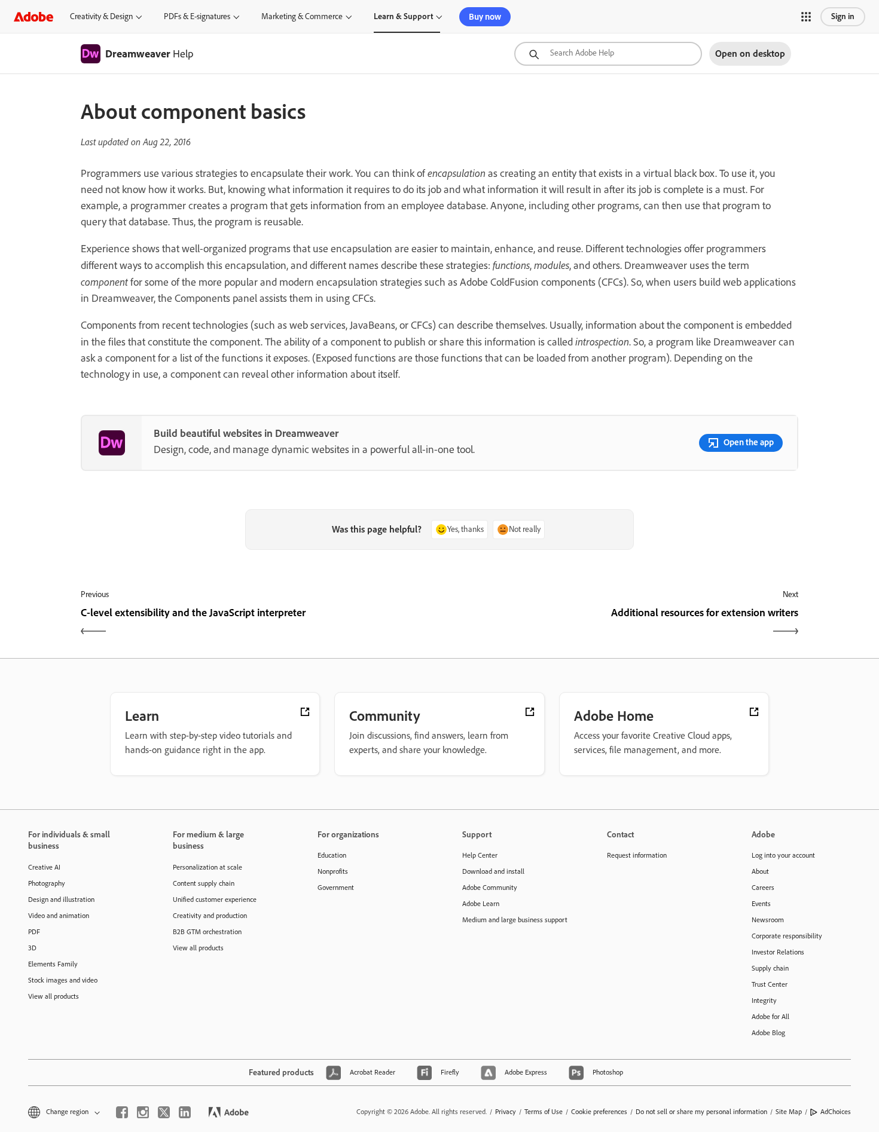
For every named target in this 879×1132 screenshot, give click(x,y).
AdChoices (835, 1111)
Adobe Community (489, 887)
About (760, 871)
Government (336, 887)
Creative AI (44, 867)
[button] (806, 16)
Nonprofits (333, 871)
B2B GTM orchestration (207, 932)
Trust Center (770, 984)
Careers (763, 887)
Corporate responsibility (787, 936)
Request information (637, 855)
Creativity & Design (101, 16)
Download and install (493, 871)
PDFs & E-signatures (197, 16)
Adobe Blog (768, 1033)
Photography (46, 883)
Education (332, 855)
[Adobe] (33, 16)
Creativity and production (210, 915)
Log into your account (783, 855)
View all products (53, 996)
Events (761, 904)
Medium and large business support (514, 920)
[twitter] (164, 1112)
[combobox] (608, 54)
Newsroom (768, 920)
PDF (34, 932)
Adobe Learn (480, 904)
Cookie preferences (599, 1111)
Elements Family (53, 964)
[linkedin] (185, 1112)
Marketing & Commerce (302, 16)
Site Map (789, 1111)
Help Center (480, 855)
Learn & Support (403, 16)
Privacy (505, 1111)
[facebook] (122, 1112)
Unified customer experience (215, 899)
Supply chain (770, 968)
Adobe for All (770, 1016)
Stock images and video (62, 980)
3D (32, 948)
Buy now (485, 16)
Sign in (842, 16)
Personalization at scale (207, 867)
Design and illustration (61, 899)
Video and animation (58, 915)
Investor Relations (778, 952)
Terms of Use (543, 1111)
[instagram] (143, 1112)
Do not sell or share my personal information (701, 1111)
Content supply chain (203, 883)
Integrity (764, 1000)
